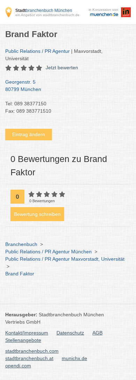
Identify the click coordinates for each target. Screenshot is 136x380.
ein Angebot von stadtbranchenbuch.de (47, 15)
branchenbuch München (43, 10)
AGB (97, 333)
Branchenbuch (21, 244)
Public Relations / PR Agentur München (48, 251)
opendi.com (18, 365)
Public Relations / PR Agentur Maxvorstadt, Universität (64, 259)
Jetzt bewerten (62, 67)
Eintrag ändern (28, 134)
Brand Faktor (19, 273)
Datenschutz (70, 333)
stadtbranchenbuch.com (32, 351)
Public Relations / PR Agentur (37, 51)
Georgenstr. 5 (23, 85)
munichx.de (74, 358)
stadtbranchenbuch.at (29, 358)
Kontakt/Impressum (26, 333)
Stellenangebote (23, 340)
